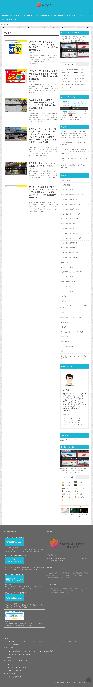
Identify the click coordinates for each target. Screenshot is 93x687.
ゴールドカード (81, 69)
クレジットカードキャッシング (70, 214)
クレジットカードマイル (69, 233)
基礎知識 (60, 15)
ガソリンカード (66, 190)
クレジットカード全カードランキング (12, 641)
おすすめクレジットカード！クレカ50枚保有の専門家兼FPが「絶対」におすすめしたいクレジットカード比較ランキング (74, 470)
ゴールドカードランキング (45, 641)
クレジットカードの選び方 (69, 209)
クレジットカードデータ (69, 219)
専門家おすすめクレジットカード (71, 332)
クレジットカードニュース (70, 223)
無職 (62, 351)
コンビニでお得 (68, 87)
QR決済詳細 (65, 185)
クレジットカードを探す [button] (68, 64)
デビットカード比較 (8, 667)
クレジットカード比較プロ (71, 682)
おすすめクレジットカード (9, 15)
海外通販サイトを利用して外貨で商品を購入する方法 (73, 166)
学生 (63, 327)
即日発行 (79, 81)
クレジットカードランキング (70, 238)
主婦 (63, 312)
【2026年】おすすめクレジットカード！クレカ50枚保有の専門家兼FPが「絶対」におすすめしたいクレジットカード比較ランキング (74, 39)
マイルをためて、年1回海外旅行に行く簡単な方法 (73, 159)
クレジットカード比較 (24, 15)
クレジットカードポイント (69, 228)
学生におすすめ (68, 84)
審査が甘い (67, 78)
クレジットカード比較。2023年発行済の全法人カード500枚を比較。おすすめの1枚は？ (71, 118)
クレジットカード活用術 (38, 15)
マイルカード (12, 20)
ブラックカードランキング (74, 641)
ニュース (66, 15)
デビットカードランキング (21, 667)
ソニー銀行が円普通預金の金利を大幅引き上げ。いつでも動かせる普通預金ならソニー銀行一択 (73, 151)
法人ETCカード (29, 660)
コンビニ (64, 262)
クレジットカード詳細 (69, 257)
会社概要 (49, 558)
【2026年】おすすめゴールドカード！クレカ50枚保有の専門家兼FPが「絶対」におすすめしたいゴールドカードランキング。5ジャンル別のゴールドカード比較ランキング (73, 134)
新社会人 (64, 336)
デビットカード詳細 (67, 281)
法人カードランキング (18, 660)
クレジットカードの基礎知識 (70, 204)
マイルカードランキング (9, 673)
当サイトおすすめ (69, 69)
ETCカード (5, 20)
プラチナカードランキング (59, 641)
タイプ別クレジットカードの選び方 (72, 272)
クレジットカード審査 (51, 15)
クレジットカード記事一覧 (14, 677)
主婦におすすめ (81, 84)
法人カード (72, 15)
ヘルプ (63, 296)
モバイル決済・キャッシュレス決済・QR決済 (73, 306)
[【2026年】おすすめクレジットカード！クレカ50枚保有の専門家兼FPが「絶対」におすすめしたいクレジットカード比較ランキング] (74, 50)
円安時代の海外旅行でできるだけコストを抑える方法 (73, 143)
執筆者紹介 (66, 414)
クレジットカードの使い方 (69, 199)
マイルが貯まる (81, 75)
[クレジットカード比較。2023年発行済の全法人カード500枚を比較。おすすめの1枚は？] (74, 108)
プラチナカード (68, 72)
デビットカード (80, 15)
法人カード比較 (7, 660)
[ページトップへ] (88, 679)
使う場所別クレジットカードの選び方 (72, 317)
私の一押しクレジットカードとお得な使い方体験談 (73, 357)
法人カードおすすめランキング (69, 440)
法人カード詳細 (66, 346)
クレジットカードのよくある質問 (71, 194)
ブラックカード (81, 72)
